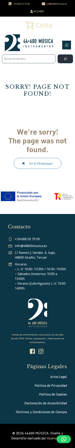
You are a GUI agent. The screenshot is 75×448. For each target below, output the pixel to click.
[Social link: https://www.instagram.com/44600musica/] (42, 351)
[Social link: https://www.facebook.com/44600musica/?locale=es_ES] (33, 351)
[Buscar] (65, 58)
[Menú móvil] (66, 45)
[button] (64, 439)
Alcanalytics (55, 438)
